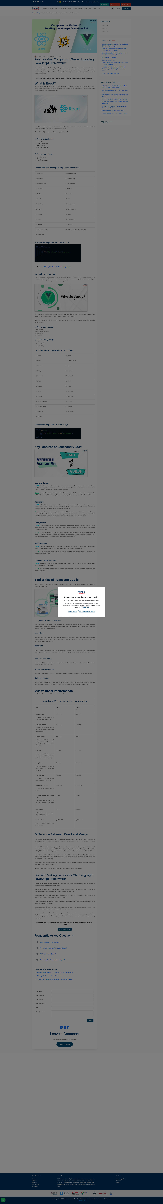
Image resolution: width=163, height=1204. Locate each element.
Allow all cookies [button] (72, 611)
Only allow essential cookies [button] (87, 611)
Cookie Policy (85, 607)
